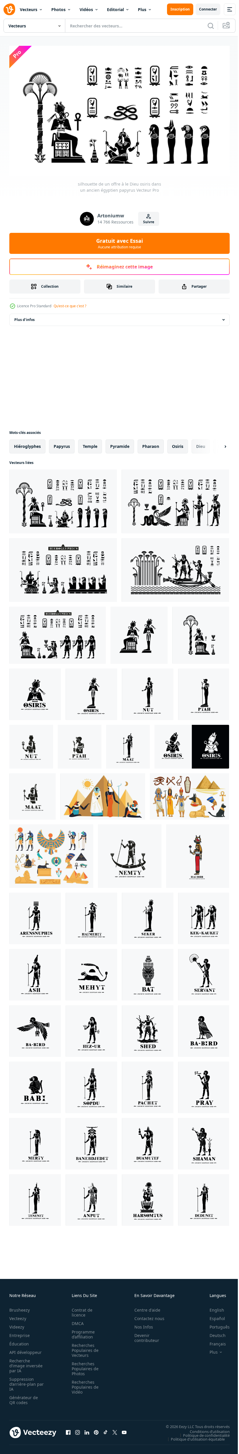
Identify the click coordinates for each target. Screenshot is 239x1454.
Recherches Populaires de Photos (83, 1366)
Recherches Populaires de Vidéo (83, 1384)
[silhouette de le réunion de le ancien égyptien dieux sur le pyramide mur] (175, 499)
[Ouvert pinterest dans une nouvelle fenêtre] (96, 1429)
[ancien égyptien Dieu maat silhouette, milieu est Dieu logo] (128, 744)
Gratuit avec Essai (119, 243)
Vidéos (86, 9)
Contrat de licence (80, 1310)
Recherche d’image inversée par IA (24, 1363)
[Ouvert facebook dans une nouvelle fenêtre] (68, 1429)
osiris (177, 443)
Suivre (148, 221)
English (212, 1307)
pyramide (119, 443)
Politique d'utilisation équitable (193, 1436)
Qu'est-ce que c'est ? (70, 305)
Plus (142, 9)
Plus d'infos (24, 317)
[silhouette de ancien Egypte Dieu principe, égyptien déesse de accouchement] (35, 1197)
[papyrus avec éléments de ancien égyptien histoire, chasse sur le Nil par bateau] (175, 567)
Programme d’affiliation (81, 1331)
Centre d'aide (144, 1307)
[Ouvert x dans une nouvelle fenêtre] (115, 1429)
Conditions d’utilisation (205, 1428)
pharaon (150, 443)
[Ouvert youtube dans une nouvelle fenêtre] (124, 1429)
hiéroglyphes (27, 443)
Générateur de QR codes (23, 1397)
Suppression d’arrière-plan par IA (22, 1381)
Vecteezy (17, 1316)
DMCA (76, 1321)
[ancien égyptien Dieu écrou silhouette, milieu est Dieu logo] (147, 692)
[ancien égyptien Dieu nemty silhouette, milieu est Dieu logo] (129, 853)
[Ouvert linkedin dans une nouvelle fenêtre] (87, 1429)
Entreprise (19, 1333)
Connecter (208, 9)
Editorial (115, 9)
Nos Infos (140, 1324)
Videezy (16, 1324)
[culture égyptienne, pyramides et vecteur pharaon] (189, 794)
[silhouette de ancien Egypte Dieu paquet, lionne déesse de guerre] (147, 1085)
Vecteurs (28, 9)
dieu (200, 443)
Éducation (19, 1341)
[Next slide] (216, 444)
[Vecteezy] (9, 9)
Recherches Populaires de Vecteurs (83, 1347)
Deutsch (213, 1333)
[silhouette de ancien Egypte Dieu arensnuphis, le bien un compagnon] (35, 916)
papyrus (62, 443)
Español (213, 1316)
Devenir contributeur (143, 1335)
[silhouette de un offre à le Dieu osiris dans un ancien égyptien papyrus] (63, 499)
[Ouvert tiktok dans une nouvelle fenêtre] (105, 1429)
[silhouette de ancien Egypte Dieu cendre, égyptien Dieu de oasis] (35, 972)
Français (213, 1341)
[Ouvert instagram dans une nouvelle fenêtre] (77, 1429)
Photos (58, 9)
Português (215, 1324)
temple (90, 443)
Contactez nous (146, 1316)
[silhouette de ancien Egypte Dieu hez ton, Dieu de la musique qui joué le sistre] (91, 1028)
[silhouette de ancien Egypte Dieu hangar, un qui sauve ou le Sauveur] (147, 1028)
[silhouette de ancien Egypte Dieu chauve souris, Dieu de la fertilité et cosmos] (147, 972)
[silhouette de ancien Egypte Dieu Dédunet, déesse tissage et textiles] (203, 1197)
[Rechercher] (210, 25)
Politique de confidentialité (202, 1432)
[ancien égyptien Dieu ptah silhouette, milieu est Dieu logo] (203, 692)
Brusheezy (19, 1307)
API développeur (25, 1349)
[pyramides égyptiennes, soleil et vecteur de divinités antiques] (102, 794)
